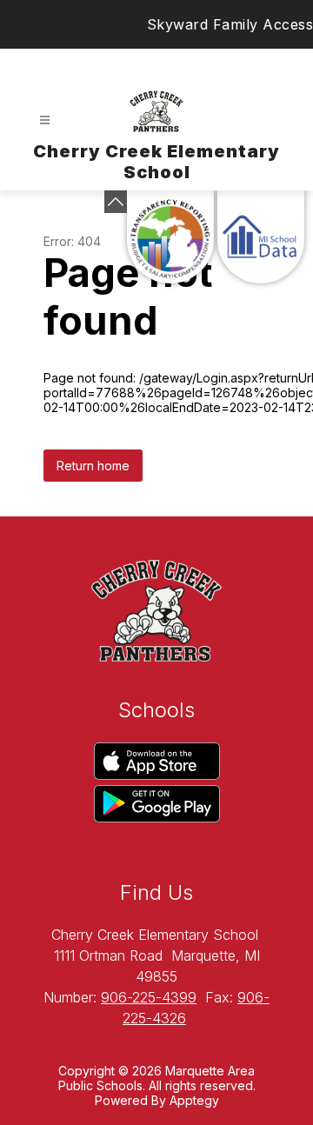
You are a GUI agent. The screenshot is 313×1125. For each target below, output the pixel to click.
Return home (93, 465)
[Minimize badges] (115, 201)
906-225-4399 (148, 997)
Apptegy (194, 1100)
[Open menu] (45, 120)
